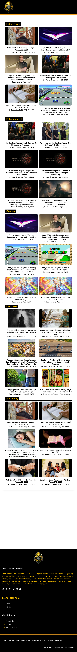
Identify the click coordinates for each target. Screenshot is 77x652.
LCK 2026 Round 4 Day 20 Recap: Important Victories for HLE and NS (55, 49)
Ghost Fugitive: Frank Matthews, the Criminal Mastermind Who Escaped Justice (21, 332)
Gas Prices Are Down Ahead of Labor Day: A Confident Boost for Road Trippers (55, 362)
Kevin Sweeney (17, 177)
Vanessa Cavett (17, 52)
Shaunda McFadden (17, 336)
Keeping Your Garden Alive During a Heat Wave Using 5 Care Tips (21, 391)
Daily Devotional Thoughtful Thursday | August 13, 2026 (21, 481)
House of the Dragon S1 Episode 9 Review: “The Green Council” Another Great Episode (21, 173)
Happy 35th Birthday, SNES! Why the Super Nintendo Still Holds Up (55, 269)
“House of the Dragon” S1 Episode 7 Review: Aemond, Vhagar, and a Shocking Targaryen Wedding (21, 202)
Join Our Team (12, 627)
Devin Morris (51, 52)
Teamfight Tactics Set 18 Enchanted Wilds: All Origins (21, 299)
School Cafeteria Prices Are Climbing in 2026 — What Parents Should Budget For (56, 332)
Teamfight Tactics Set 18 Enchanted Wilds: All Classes (55, 299)
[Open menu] (73, 7)
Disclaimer (59, 647)
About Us (10, 621)
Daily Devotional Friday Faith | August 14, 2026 (55, 451)
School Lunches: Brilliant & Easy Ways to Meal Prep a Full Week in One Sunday (56, 391)
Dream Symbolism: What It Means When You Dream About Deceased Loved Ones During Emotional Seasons (21, 452)
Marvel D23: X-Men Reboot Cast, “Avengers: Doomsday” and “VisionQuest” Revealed (55, 202)
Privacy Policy (49, 647)
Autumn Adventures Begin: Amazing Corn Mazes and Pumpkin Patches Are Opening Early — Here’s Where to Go (21, 362)
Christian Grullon (51, 207)
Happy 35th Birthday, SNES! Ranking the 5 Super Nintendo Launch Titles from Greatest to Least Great (55, 110)
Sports (8, 604)
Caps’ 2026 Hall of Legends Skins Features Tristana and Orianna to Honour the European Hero (21, 78)
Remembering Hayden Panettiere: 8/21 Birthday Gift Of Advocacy (55, 144)
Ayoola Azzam (17, 394)
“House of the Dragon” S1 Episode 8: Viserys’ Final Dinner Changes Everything (55, 173)
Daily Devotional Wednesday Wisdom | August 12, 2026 (55, 481)
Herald (8, 607)
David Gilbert (51, 80)
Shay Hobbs (51, 147)
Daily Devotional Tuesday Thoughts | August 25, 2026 (21, 49)
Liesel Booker (51, 114)
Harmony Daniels (51, 336)
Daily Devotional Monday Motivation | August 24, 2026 (21, 106)
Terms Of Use (69, 647)
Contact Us (10, 624)
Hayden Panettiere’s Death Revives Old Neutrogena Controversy (55, 77)
